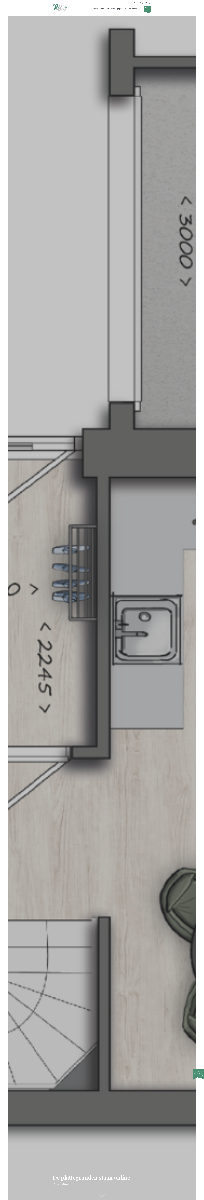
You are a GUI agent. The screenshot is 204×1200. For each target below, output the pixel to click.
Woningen (104, 9)
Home (95, 9)
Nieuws (130, 3)
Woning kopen (131, 9)
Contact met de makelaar (198, 1072)
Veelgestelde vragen (145, 3)
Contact (136, 3)
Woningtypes (116, 9)
